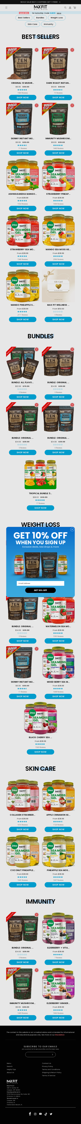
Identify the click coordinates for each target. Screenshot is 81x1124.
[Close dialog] (72, 529)
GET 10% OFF (40, 590)
